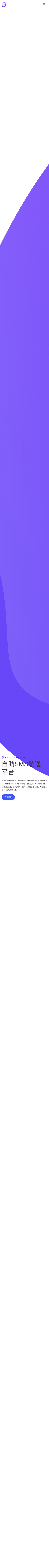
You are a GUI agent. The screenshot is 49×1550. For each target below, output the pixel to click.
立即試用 (8, 797)
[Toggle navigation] (44, 4)
